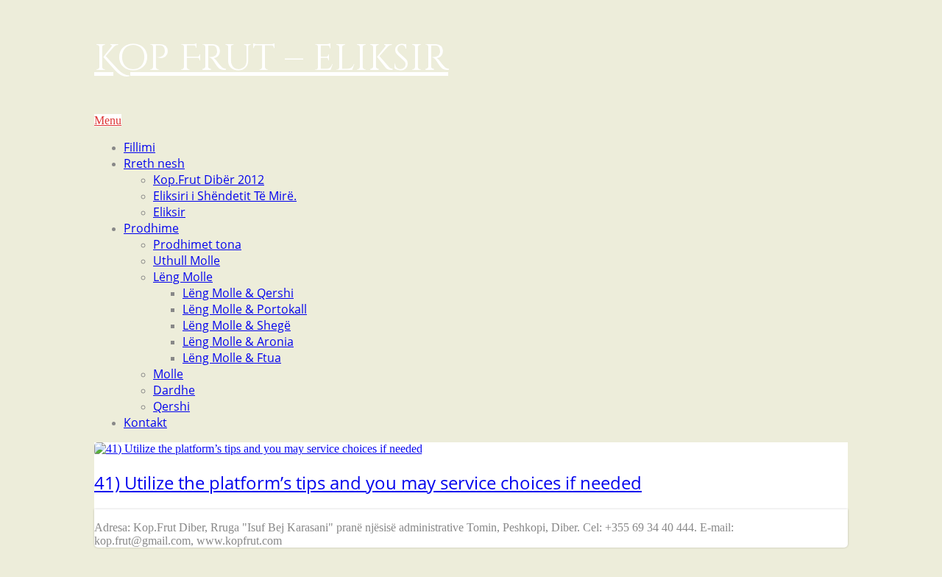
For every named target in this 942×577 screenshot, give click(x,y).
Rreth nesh (154, 163)
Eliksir (169, 212)
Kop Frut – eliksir (271, 59)
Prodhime (151, 228)
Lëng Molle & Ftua (232, 358)
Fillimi (139, 147)
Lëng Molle (183, 277)
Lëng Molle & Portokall (245, 309)
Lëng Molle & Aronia (238, 341)
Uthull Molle (186, 260)
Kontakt (145, 422)
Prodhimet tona (197, 244)
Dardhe (174, 390)
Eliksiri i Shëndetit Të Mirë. (225, 196)
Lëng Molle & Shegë (237, 325)
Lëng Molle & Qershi (238, 293)
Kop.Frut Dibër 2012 (208, 179)
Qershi (171, 406)
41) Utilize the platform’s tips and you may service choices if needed (368, 482)
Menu (107, 120)
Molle (168, 374)
